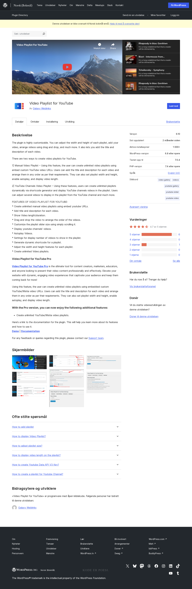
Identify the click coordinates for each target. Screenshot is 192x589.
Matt (152, 543)
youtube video (172, 198)
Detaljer (19, 121)
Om (13, 539)
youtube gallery (172, 186)
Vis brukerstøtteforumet (143, 286)
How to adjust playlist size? (27, 445)
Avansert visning (139, 206)
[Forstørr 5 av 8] (79, 373)
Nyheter (16, 543)
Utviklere (84, 548)
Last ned (173, 106)
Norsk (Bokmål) (48, 570)
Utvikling (69, 121)
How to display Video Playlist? (29, 436)
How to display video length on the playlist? (36, 455)
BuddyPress (156, 553)
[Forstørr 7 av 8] (117, 359)
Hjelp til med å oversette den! (125, 23)
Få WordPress (178, 5)
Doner (119, 548)
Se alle (176, 260)
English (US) (174, 173)
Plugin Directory (20, 15)
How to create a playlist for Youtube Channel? (37, 474)
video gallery (164, 180)
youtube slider (172, 192)
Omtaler (35, 121)
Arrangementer (122, 543)
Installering (52, 121)
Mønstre (50, 553)
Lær (82, 539)
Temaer (50, 543)
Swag (119, 553)
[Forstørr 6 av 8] (79, 393)
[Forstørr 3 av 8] (42, 389)
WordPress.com (158, 539)
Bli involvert (120, 539)
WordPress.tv (88, 553)
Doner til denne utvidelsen (144, 316)
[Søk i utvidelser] (44, 34)
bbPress (154, 548)
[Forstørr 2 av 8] (42, 375)
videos (176, 180)
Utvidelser (51, 548)
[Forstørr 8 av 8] (117, 375)
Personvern (18, 553)
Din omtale (135, 260)
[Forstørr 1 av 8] (42, 359)
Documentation (30, 331)
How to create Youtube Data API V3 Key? (35, 464)
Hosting (16, 548)
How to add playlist (23, 426)
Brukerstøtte (173, 121)
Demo (15, 331)
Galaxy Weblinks (42, 108)
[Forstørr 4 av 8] (79, 359)
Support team (96, 338)
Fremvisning (52, 539)
